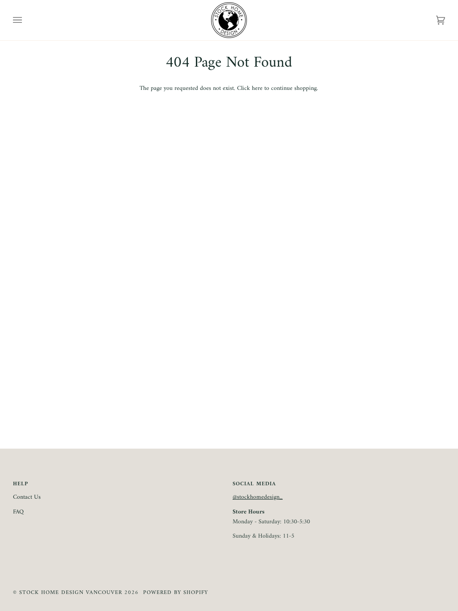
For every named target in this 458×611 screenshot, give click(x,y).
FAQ (18, 512)
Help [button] (20, 484)
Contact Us (27, 497)
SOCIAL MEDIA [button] (254, 484)
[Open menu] (26, 20)
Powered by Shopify (175, 593)
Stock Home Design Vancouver (70, 593)
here (257, 88)
